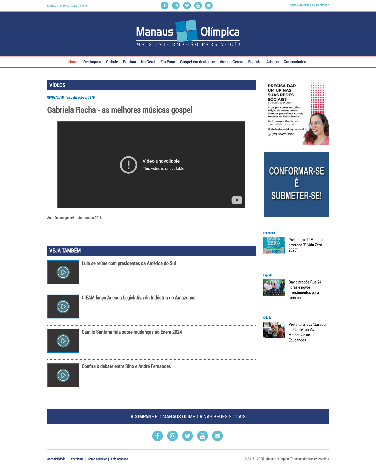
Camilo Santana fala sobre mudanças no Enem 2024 (132, 332)
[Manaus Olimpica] (188, 33)
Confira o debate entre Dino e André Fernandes (126, 366)
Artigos (272, 61)
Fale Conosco (320, 5)
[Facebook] (165, 5)
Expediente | (78, 459)
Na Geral (148, 61)
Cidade (112, 61)
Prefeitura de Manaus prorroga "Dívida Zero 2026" (306, 245)
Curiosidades (295, 61)
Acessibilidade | (57, 459)
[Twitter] (187, 5)
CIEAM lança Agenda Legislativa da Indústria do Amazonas (138, 297)
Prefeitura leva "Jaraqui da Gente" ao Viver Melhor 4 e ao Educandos (307, 332)
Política (129, 61)
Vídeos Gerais (231, 61)
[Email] (209, 5)
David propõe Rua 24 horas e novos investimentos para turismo (305, 289)
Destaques (92, 61)
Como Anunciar (299, 5)
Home (73, 61)
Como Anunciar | (98, 459)
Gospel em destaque (197, 61)
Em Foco (167, 61)
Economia (269, 233)
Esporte (254, 61)
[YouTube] (198, 5)
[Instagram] (176, 5)
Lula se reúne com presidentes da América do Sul (129, 263)
